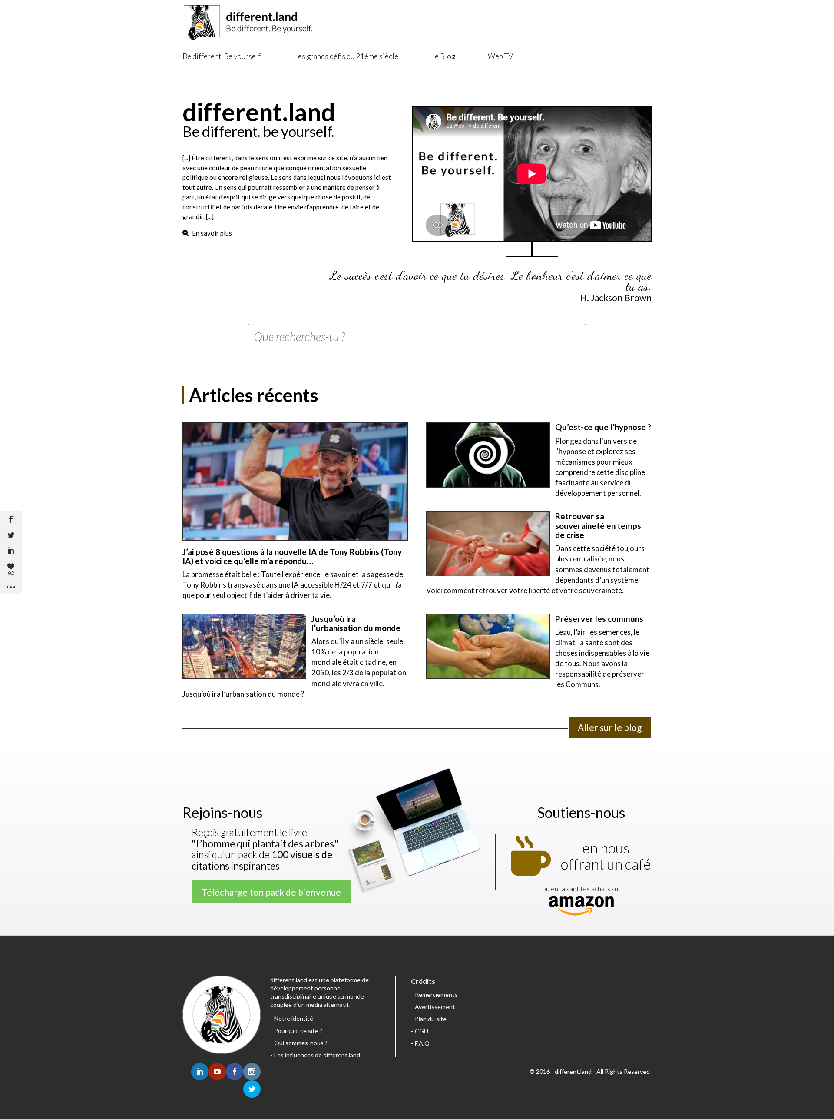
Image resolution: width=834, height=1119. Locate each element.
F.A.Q (422, 1043)
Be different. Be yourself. (221, 56)
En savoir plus (212, 233)
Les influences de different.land (317, 1055)
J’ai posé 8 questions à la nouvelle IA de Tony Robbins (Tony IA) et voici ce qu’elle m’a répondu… (292, 556)
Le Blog (443, 56)
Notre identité (293, 1018)
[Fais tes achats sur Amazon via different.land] (581, 906)
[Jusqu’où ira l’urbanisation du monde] (244, 646)
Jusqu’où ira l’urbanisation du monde (355, 623)
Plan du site (431, 1019)
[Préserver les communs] (488, 646)
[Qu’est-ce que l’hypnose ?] (488, 454)
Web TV (500, 56)
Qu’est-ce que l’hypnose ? (603, 427)
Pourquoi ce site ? (298, 1030)
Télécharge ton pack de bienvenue (271, 892)
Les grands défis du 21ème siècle (346, 56)
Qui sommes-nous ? (301, 1042)
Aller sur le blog (610, 727)
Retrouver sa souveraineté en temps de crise (598, 525)
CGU (421, 1031)
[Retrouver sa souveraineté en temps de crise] (488, 543)
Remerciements (436, 994)
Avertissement (435, 1006)
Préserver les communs (599, 619)
